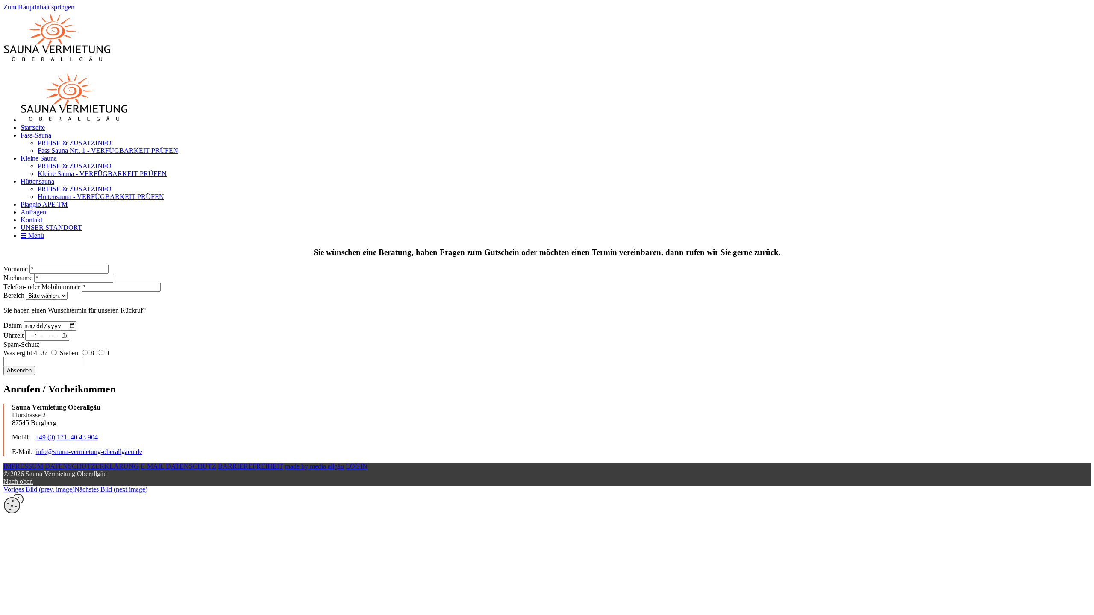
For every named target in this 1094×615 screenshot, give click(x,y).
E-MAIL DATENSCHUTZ (178, 466)
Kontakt (31, 219)
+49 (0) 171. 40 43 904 (66, 437)
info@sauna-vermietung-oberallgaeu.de (89, 451)
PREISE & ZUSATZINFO (75, 142)
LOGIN (357, 466)
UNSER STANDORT (51, 227)
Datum (12, 325)
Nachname (17, 277)
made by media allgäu (314, 466)
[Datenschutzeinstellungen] (13, 511)
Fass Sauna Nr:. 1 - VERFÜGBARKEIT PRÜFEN (108, 150)
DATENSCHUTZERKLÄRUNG (92, 466)
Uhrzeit (13, 335)
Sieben (69, 353)
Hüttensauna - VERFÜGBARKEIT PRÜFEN (101, 196)
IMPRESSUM (23, 466)
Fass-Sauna (36, 135)
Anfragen (33, 212)
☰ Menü (32, 235)
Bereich (13, 295)
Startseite (33, 127)
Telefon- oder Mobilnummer (41, 286)
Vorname (15, 268)
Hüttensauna (37, 181)
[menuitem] (556, 128)
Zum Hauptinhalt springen (38, 7)
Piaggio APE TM (44, 204)
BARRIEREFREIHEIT (250, 466)
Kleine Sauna (39, 158)
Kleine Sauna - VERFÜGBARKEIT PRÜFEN (102, 173)
